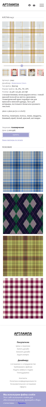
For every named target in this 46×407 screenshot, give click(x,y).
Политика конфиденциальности (23, 381)
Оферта (23, 387)
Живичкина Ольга (18, 83)
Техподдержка (23, 373)
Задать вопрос (23, 355)
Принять (22, 403)
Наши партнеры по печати (12, 140)
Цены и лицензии (23, 346)
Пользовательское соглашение (23, 384)
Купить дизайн (23, 349)
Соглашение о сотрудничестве (23, 364)
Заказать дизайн (23, 352)
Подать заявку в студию (23, 370)
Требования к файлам (23, 367)
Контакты (23, 378)
